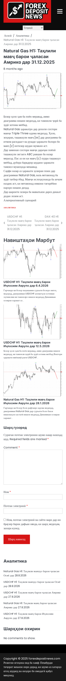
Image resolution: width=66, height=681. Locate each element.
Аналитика (10, 208)
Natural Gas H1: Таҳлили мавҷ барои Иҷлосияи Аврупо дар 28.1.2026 (29, 401)
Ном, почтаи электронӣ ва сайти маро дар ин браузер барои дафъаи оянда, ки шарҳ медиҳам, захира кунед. (32, 524)
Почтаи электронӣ (16, 506)
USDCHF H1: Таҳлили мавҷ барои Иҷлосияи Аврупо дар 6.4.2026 (27, 283)
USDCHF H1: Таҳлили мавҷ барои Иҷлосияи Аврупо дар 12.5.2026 (27, 344)
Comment (12, 448)
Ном (7, 492)
